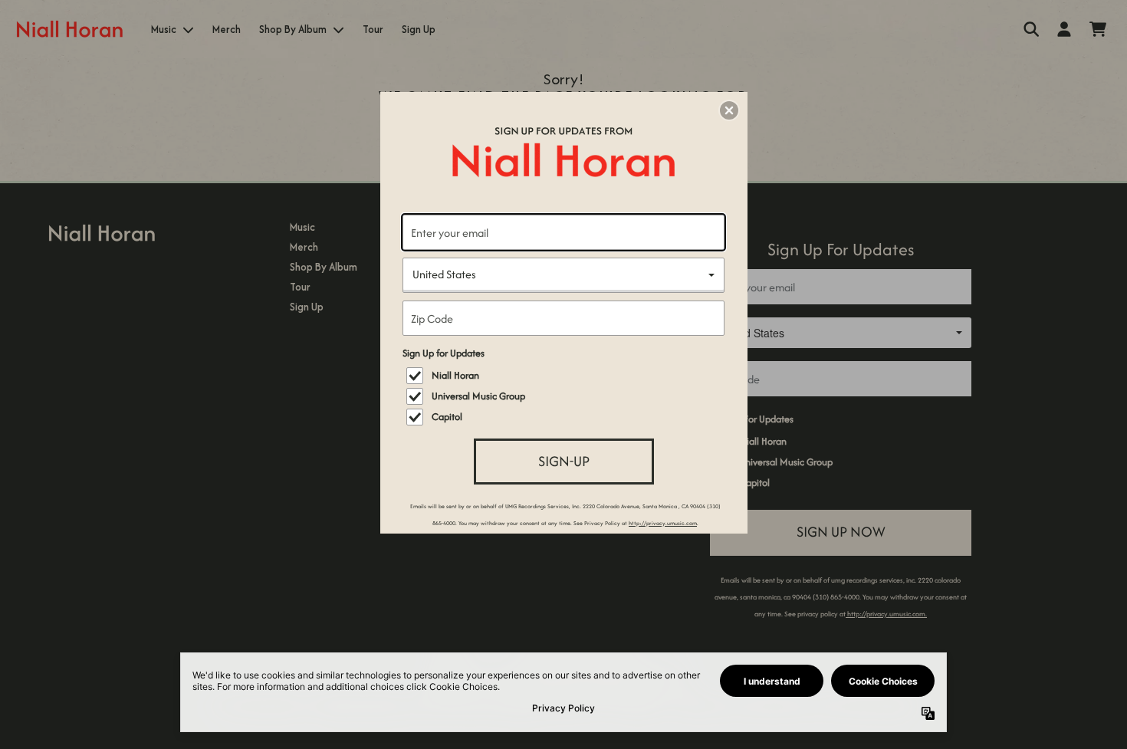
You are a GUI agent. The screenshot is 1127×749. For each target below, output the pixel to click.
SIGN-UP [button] (564, 461)
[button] (729, 110)
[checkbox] (565, 375)
